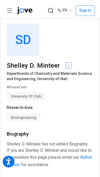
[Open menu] (9, 10)
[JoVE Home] (25, 10)
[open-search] (50, 11)
